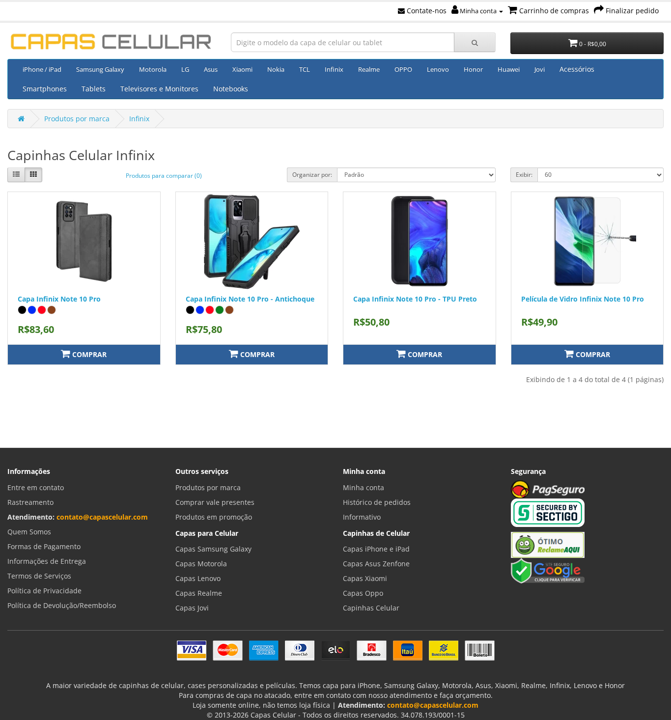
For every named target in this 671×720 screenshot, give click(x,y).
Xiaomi (242, 69)
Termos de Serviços (39, 576)
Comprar (88, 354)
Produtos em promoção (213, 517)
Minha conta (478, 10)
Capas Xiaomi (365, 578)
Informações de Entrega (46, 561)
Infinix (334, 69)
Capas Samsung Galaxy (213, 549)
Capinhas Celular (371, 607)
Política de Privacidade (44, 590)
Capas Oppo (363, 593)
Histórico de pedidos (377, 502)
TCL (304, 69)
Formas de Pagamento (44, 546)
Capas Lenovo (198, 578)
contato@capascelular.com (102, 517)
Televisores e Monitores (159, 88)
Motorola (153, 69)
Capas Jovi (192, 607)
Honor (473, 69)
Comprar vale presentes (214, 502)
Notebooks (230, 88)
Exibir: (524, 174)
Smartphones (45, 88)
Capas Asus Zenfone (376, 563)
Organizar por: (312, 174)
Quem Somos (29, 531)
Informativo (362, 517)
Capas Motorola (201, 563)
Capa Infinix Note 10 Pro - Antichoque (250, 299)
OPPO (403, 69)
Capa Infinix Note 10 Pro (59, 299)
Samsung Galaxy (100, 69)
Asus (211, 69)
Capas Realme (198, 593)
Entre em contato (35, 487)
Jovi (539, 69)
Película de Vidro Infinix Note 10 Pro (582, 299)
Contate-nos (426, 10)
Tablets (94, 88)
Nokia (275, 69)
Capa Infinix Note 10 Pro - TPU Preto (415, 299)
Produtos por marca (77, 118)
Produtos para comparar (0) (164, 175)
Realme (369, 69)
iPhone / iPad (42, 69)
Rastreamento (30, 502)
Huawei (509, 69)
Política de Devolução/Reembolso (61, 605)
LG (185, 69)
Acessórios (576, 69)
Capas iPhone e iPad (376, 549)
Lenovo (438, 69)
